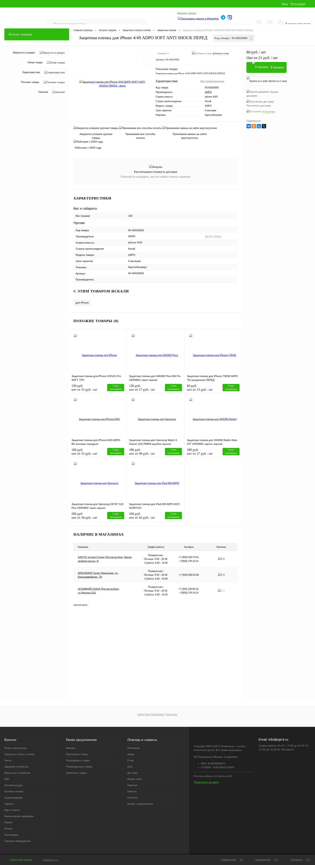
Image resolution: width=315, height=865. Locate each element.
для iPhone (82, 302)
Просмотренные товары (157, 714)
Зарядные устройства (16, 766)
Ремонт (8, 822)
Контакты (132, 797)
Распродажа (11, 834)
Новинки (70, 748)
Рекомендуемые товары (79, 766)
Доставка (132, 772)
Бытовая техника (13, 791)
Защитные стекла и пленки (19, 754)
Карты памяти (12, 810)
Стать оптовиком (116, 387)
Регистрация (298, 3)
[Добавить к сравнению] (147, 61)
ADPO (208, 92)
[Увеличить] (112, 84)
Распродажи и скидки (78, 760)
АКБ (6, 779)
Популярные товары (77, 754)
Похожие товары (30, 82)
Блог (130, 766)
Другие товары (213, 236)
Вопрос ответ (134, 779)
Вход (285, 3)
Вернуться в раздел (24, 52)
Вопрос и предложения (140, 803)
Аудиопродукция (13, 797)
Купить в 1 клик (278, 80)
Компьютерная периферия (19, 816)
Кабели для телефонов (17, 772)
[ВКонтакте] (248, 126)
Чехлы (8, 760)
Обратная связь (20, 860)
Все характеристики (212, 81)
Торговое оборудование (17, 841)
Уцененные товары (76, 772)
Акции (130, 754)
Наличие (43, 92)
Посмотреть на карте (206, 782)
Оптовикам (133, 748)
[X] (264, 126)
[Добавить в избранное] (147, 53)
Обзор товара (35, 62)
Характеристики (31, 72)
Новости (132, 791)
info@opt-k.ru (278, 739)
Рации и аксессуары (15, 748)
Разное (8, 828)
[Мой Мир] (259, 126)
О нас (130, 760)
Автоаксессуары (13, 785)
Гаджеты (9, 803)
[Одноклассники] (254, 126)
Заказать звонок (186, 13)
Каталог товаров (20, 34)
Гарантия (132, 785)
